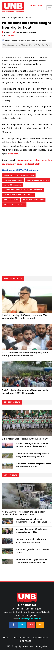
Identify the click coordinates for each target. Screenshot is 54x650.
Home (4, 17)
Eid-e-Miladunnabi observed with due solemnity (25, 439)
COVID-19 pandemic (12, 185)
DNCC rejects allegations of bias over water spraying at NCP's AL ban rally (25, 392)
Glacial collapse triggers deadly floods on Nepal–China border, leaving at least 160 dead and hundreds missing (31, 561)
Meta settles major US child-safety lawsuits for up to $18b (33, 530)
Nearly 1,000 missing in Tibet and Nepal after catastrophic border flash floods (23, 513)
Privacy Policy (21, 637)
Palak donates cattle (33, 200)
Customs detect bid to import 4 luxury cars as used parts (31, 540)
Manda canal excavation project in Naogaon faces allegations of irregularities (33, 455)
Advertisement (40, 637)
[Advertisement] (27, 242)
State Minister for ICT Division (18, 195)
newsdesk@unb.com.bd (27, 618)
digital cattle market (14, 205)
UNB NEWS (11, 35)
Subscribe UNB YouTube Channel (21, 170)
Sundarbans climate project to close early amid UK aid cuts (33, 465)
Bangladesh (16, 17)
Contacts (25, 641)
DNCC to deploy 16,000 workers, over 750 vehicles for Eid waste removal (24, 317)
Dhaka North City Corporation (19, 175)
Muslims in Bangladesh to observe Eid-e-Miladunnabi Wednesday (32, 445)
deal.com (13, 153)
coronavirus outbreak (37, 180)
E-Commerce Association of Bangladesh (23, 190)
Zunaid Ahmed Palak (13, 180)
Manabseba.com (11, 200)
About (6, 637)
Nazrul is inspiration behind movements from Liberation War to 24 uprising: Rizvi (33, 520)
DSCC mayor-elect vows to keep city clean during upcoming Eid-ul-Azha (25, 354)
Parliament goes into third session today (32, 551)
